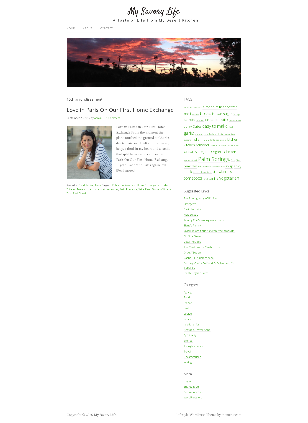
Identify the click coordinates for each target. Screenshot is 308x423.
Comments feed (194, 392)
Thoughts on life (193, 346)
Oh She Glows (192, 236)
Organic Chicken (223, 151)
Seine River (144, 189)
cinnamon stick (216, 119)
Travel (98, 185)
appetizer (229, 107)
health (187, 308)
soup (229, 166)
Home (71, 28)
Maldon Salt (191, 214)
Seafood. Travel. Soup (197, 329)
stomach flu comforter (202, 172)
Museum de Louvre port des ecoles (97, 189)
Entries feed (191, 386)
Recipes (188, 319)
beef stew (195, 114)
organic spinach (190, 160)
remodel (190, 166)
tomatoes (193, 178)
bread (205, 113)
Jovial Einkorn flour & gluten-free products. (209, 231)
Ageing (188, 292)
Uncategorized (192, 357)
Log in (187, 381)
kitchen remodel (196, 145)
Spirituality (190, 335)
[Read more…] (125, 171)
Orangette (190, 204)
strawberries (222, 171)
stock (188, 171)
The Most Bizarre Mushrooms (202, 247)
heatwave (199, 134)
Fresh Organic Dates (196, 273)
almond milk (212, 107)
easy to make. (215, 126)
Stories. (188, 340)
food (231, 127)
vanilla (214, 178)
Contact (106, 28)
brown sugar (222, 113)
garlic (189, 133)
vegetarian (229, 178)
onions (190, 151)
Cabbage (236, 114)
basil (187, 113)
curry (188, 126)
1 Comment (113, 118)
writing (188, 362)
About (87, 28)
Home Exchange (146, 185)
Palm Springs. (214, 159)
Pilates (238, 160)
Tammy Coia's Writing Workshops (204, 220)
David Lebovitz (192, 209)
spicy (237, 166)
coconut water (235, 120)
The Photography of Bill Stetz (201, 198)
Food (82, 185)
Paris (122, 189)
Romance (131, 189)
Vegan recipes (192, 241)
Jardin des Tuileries (218, 140)
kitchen (232, 139)
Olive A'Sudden (193, 252)
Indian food (201, 139)
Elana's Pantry (192, 225)
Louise (90, 185)
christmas (200, 120)
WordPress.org (193, 397)
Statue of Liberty (161, 189)
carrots (189, 119)
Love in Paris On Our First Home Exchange (120, 109)
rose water (210, 166)
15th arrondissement (124, 185)
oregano (204, 151)
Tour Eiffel (72, 193)
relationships (192, 324)
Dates (197, 126)
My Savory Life (154, 11)
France (188, 303)
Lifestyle (182, 415)
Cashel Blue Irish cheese (199, 258)
